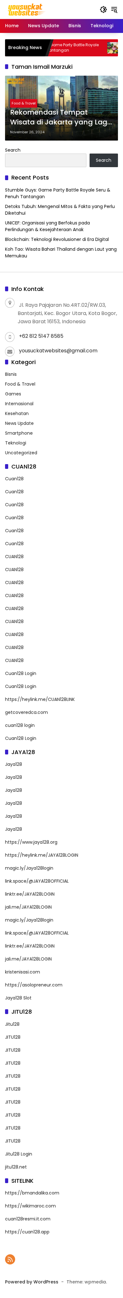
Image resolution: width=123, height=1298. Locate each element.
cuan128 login (20, 725)
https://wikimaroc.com (30, 1206)
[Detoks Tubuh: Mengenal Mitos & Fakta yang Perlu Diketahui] (102, 48)
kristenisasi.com (22, 972)
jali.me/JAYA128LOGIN (28, 907)
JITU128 (12, 1037)
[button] (103, 9)
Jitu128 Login (18, 1154)
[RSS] (10, 1259)
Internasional (19, 403)
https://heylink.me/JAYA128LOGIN (41, 855)
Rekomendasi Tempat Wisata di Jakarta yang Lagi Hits (59, 117)
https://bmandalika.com (32, 1193)
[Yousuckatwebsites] (26, 9)
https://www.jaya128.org (31, 842)
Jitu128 (12, 1024)
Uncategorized (21, 453)
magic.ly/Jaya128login (29, 868)
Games (13, 394)
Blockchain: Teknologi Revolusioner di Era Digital (57, 239)
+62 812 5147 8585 (41, 336)
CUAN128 (14, 556)
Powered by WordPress (31, 1282)
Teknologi (15, 443)
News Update (19, 423)
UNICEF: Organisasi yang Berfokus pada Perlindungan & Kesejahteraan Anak (47, 226)
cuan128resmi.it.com (27, 1219)
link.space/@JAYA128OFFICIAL (37, 881)
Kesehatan (17, 413)
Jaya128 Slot (18, 998)
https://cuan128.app (27, 1232)
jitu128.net (16, 1167)
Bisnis (11, 374)
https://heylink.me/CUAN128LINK (40, 699)
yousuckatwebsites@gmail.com (58, 350)
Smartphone (19, 433)
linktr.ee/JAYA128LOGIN (30, 894)
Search (12, 150)
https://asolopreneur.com (33, 985)
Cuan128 (14, 479)
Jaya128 (13, 764)
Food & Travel (24, 103)
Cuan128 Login (20, 673)
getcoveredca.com (26, 712)
